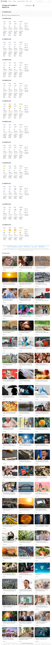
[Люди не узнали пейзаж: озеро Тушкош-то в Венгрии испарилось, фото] (9, 602)
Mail (1, 644)
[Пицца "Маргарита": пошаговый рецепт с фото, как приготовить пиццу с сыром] (9, 408)
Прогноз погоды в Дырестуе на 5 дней (26, 245)
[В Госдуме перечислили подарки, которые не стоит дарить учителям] (42, 344)
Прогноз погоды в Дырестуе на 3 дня (10, 245)
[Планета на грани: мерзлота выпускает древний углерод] (26, 376)
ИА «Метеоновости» (48, 644)
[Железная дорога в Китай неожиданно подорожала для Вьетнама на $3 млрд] (26, 457)
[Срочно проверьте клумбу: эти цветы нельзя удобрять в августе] (42, 425)
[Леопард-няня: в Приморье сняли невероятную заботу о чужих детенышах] (26, 279)
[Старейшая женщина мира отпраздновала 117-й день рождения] (9, 425)
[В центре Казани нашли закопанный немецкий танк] (9, 312)
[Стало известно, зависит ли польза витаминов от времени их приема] (42, 602)
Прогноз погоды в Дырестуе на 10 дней (14, 246)
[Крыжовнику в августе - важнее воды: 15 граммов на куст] (42, 586)
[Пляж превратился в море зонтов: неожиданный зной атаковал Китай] (26, 554)
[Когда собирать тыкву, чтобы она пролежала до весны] (9, 554)
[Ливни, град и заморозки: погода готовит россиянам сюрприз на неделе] (9, 586)
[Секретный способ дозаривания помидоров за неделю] (26, 634)
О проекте (13, 644)
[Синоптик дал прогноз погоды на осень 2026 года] (42, 312)
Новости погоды (27, 246)
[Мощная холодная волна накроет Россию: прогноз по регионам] (9, 618)
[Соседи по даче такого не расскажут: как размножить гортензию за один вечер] (9, 634)
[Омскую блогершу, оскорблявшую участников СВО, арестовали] (42, 295)
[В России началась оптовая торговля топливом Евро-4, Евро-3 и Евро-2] (26, 473)
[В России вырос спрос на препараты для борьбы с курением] (9, 295)
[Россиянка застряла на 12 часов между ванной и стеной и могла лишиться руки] (26, 344)
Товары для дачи (41, 246)
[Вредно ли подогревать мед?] (9, 457)
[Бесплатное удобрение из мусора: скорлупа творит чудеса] (42, 360)
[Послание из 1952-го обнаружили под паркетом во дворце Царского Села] (42, 263)
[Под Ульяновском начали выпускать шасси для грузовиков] (42, 441)
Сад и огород (34, 246)
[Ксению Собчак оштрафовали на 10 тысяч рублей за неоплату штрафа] (9, 376)
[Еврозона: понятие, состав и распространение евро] (26, 602)
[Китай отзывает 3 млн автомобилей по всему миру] (42, 279)
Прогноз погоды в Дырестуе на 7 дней (42, 245)
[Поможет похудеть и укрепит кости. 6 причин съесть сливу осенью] (26, 312)
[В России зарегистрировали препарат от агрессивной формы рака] (42, 392)
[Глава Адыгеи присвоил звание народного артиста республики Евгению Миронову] (26, 586)
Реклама (8, 644)
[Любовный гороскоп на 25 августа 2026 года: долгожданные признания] (9, 537)
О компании (4, 644)
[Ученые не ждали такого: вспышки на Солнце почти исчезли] (26, 505)
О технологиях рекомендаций (30, 644)
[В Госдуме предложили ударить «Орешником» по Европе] (26, 328)
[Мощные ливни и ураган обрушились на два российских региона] (9, 344)
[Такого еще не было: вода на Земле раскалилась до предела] (9, 279)
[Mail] (1, 1)
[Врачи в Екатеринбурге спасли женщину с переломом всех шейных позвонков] (42, 634)
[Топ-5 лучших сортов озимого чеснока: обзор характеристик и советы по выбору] (9, 570)
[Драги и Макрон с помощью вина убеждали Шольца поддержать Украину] (26, 618)
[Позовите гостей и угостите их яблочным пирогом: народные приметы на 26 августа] (42, 376)
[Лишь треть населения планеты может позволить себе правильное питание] (42, 554)
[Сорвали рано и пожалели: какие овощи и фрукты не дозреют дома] (26, 537)
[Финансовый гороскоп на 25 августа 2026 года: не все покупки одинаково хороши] (42, 489)
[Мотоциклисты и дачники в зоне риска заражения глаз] (9, 360)
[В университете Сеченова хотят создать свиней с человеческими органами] (26, 360)
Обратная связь (37, 644)
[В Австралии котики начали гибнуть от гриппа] (9, 505)
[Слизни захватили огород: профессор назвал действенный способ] (42, 328)
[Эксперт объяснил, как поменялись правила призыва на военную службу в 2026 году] (26, 570)
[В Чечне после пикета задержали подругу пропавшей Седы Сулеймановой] (9, 263)
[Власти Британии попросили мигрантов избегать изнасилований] (9, 328)
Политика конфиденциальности (20, 644)
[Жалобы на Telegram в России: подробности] (42, 570)
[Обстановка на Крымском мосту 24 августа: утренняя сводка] (26, 489)
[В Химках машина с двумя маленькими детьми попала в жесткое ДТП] (42, 505)
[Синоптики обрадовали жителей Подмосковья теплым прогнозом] (42, 408)
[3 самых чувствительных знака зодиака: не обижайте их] (42, 618)
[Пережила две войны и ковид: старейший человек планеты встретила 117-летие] (26, 295)
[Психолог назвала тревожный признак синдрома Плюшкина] (42, 473)
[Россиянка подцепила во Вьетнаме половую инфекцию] (26, 425)
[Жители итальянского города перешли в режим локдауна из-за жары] (26, 441)
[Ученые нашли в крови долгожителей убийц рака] (26, 392)
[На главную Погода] (4, 1)
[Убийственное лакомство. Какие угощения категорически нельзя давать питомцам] (26, 263)
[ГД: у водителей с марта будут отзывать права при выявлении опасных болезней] (9, 489)
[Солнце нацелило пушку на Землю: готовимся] (26, 521)
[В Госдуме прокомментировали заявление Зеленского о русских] (42, 457)
